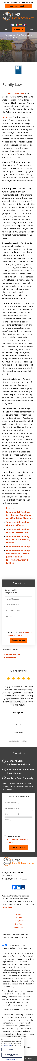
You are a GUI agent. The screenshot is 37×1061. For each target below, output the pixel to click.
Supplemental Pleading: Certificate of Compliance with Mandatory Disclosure (19, 515)
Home (6, 30)
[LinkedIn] (18, 887)
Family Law (11, 657)
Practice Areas (10, 649)
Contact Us (18, 30)
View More (18, 732)
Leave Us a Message (18, 796)
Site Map (18, 924)
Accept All (11, 1049)
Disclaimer (26, 632)
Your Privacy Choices (16, 945)
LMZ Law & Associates (13, 93)
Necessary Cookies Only (11, 1055)
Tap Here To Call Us (18, 6)
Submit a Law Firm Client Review (19, 741)
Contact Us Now (18, 640)
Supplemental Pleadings (18, 546)
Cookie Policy (9, 948)
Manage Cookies (24, 948)
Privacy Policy (15, 635)
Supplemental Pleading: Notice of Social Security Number (18, 539)
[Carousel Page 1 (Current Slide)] (16, 724)
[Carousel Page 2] (20, 724)
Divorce (6, 117)
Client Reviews (18, 670)
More (31, 30)
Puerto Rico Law (13, 655)
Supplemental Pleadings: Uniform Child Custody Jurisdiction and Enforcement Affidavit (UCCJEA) (18, 556)
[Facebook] (14, 887)
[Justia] (23, 887)
